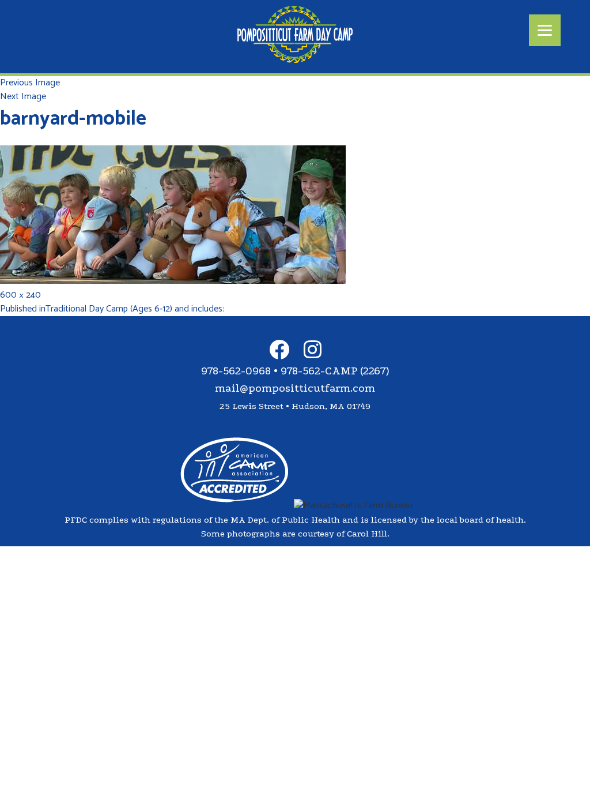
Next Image (23, 96)
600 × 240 (20, 295)
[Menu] (545, 30)
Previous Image (30, 83)
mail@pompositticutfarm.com (295, 388)
